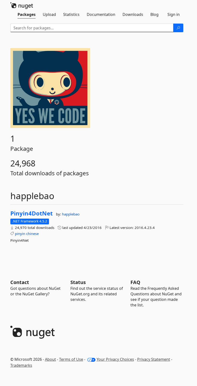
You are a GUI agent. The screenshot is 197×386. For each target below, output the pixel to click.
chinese (32, 233)
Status (78, 282)
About (50, 359)
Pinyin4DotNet (31, 213)
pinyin (20, 233)
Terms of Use (71, 359)
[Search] (178, 28)
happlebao (71, 214)
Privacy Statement (153, 359)
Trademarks (21, 365)
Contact (19, 282)
